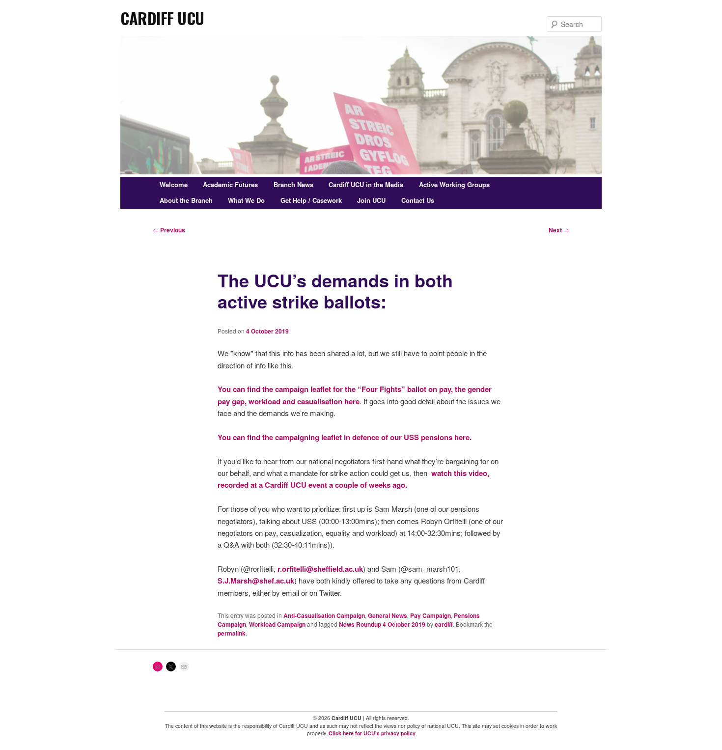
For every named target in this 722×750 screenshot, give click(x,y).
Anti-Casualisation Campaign (324, 615)
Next (559, 229)
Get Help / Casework (311, 200)
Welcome (174, 184)
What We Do (246, 200)
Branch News (293, 184)
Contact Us (417, 200)
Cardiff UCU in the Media (366, 184)
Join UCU (371, 200)
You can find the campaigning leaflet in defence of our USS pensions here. (345, 437)
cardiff (444, 624)
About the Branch (186, 200)
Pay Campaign (430, 615)
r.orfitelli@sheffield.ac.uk (320, 568)
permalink (232, 633)
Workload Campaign (277, 624)
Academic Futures (230, 184)
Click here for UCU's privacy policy (372, 733)
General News (387, 615)
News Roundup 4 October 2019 (382, 624)
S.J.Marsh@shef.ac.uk (256, 580)
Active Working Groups (454, 184)
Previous (169, 229)
